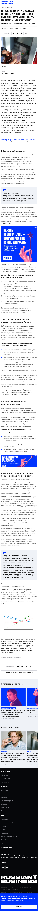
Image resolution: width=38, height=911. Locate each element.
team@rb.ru (5, 862)
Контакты (5, 782)
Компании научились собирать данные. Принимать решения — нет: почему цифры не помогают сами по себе (13, 713)
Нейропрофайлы (7, 801)
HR (2, 843)
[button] (35, 2)
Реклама (4, 819)
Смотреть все (6, 847)
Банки (3, 826)
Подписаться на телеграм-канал (18, 672)
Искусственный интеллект (11, 823)
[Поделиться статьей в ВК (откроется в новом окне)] (17, 33)
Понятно (19, 906)
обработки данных (27, 898)
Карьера (4, 833)
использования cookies (10, 898)
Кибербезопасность (9, 836)
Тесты (3, 811)
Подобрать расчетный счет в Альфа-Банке (18, 140)
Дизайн (4, 840)
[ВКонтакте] (7, 867)
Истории (4, 794)
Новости (4, 790)
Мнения (4, 797)
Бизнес (3, 829)
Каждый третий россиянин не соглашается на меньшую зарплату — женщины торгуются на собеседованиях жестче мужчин (13, 757)
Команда (4, 775)
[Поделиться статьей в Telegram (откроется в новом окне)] (13, 33)
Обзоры (4, 7)
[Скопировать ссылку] (26, 33)
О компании (5, 778)
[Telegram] (3, 867)
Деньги (11, 7)
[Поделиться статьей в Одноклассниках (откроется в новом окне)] (22, 33)
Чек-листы (5, 807)
